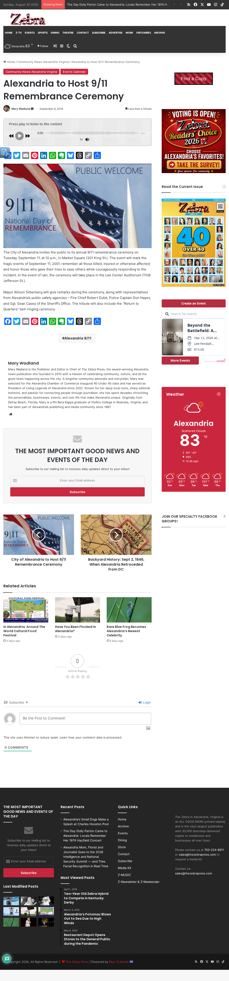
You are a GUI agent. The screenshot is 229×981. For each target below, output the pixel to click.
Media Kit (124, 868)
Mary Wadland (20, 108)
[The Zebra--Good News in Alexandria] (28, 19)
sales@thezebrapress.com (197, 854)
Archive (159, 32)
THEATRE (68, 32)
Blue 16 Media (119, 962)
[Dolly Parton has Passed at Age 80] (28, 922)
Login (146, 702)
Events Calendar (74, 71)
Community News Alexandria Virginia (43, 62)
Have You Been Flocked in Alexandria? (75, 629)
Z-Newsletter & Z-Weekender (138, 882)
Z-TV (19, 32)
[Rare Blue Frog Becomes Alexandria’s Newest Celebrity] (129, 610)
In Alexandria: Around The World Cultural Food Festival (24, 631)
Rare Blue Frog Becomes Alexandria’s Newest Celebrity (126, 631)
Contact (83, 32)
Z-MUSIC (124, 875)
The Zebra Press (77, 962)
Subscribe (99, 32)
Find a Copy (193, 78)
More (129, 32)
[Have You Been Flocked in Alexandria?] (77, 610)
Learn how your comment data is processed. (91, 737)
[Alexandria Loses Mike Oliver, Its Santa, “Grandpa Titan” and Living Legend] (46, 901)
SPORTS (43, 32)
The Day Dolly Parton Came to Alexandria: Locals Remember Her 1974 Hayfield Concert (85, 835)
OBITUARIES (143, 32)
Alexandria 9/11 (77, 338)
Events (30, 32)
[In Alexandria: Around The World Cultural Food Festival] (25, 610)
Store (122, 847)
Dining (55, 32)
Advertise (116, 32)
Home (9, 32)
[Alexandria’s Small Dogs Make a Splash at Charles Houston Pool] (11, 901)
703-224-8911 (214, 850)
